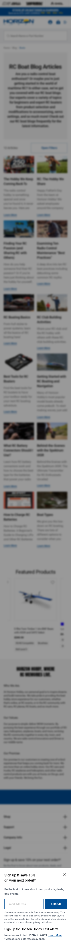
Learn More (55, 935)
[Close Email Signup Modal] (64, 875)
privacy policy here (42, 922)
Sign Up (56, 904)
